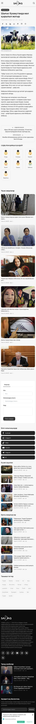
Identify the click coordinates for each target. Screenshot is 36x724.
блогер (19, 584)
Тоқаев (4, 581)
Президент (13, 592)
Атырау (4, 584)
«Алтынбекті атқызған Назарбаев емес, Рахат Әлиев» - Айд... (24, 677)
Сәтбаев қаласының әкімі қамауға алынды (23, 566)
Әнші (17, 588)
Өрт (28, 592)
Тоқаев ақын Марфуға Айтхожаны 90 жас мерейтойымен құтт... (17, 279)
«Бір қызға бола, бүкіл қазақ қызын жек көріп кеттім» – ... (24, 528)
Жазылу (31, 709)
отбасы (26, 584)
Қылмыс (21, 592)
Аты (4, 390)
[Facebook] (3, 653)
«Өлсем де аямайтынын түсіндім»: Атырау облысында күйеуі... (16, 248)
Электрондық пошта (9, 398)
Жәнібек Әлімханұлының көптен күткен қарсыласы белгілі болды (18, 138)
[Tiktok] (12, 653)
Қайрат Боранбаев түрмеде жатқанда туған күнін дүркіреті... (24, 667)
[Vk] (26, 653)
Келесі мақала (17, 135)
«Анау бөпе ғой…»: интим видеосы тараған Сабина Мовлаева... (23, 486)
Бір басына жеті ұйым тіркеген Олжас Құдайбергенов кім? (23, 687)
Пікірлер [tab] (6, 384)
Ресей (23, 588)
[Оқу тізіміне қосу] (25, 23)
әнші (28, 581)
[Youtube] (17, 653)
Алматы (11, 581)
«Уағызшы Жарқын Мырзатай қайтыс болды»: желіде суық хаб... (24, 476)
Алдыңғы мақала (19, 127)
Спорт (11, 588)
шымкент (4, 588)
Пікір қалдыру (9, 419)
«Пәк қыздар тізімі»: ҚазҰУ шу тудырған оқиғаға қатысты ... (22, 557)
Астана (17, 581)
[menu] (2, 3)
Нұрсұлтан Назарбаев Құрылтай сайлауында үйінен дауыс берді (17, 369)
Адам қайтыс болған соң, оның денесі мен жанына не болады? (23, 467)
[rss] (3, 658)
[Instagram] (8, 653)
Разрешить (21, 722)
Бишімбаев (5, 592)
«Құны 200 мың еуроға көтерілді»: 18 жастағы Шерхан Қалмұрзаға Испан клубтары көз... (18, 130)
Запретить (29, 722)
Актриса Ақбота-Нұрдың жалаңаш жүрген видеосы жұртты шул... (23, 504)
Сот (23, 581)
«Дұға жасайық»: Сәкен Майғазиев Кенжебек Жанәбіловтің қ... (24, 495)
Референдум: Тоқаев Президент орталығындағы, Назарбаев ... (23, 519)
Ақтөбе (10, 596)
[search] (34, 3)
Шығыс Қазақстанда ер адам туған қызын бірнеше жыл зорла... (17, 218)
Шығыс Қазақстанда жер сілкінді (10, 340)
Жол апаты (12, 584)
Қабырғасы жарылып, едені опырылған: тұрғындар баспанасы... (24, 538)
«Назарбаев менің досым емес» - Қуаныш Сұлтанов (23, 547)
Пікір (4, 405)
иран (29, 588)
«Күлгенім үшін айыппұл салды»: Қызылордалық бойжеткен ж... (15, 310)
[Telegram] (22, 653)
